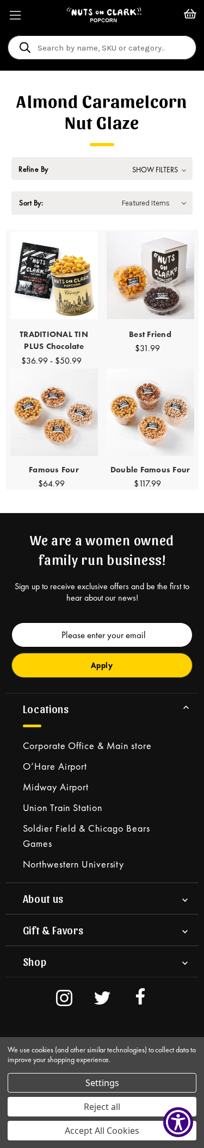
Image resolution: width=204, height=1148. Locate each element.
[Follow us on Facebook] (140, 999)
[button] (102, 170)
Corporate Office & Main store (87, 745)
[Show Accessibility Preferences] (178, 1122)
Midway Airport (56, 787)
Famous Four (54, 469)
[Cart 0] (190, 15)
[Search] (25, 49)
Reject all (102, 1107)
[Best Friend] (150, 275)
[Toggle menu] (15, 15)
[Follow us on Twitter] (102, 999)
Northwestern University (74, 864)
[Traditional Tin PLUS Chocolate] (54, 275)
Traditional (54, 340)
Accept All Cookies (102, 1131)
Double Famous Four (150, 469)
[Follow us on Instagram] (64, 999)
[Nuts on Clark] (104, 15)
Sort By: (31, 203)
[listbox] (156, 203)
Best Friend (150, 334)
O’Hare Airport (55, 766)
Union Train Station (62, 807)
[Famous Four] (54, 412)
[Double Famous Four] (150, 412)
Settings (102, 1083)
